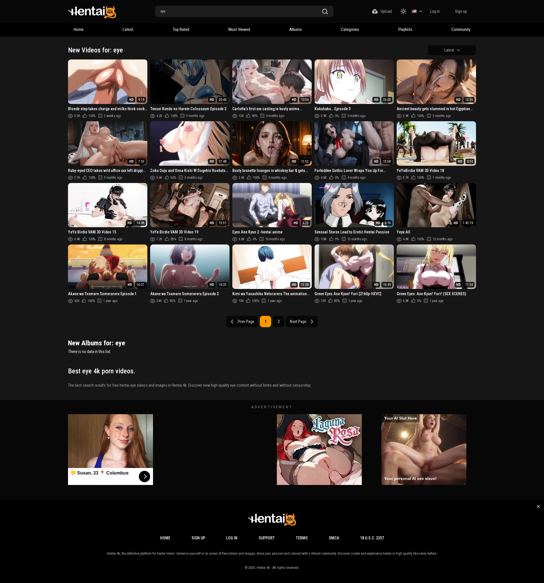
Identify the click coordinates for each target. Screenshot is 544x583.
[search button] (325, 11)
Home (79, 29)
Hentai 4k (263, 568)
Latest (128, 29)
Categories (350, 29)
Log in (435, 11)
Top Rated (181, 29)
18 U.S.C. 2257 (372, 538)
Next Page (298, 321)
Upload (386, 11)
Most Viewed (239, 29)
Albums (295, 29)
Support (267, 538)
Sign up (461, 11)
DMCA (334, 538)
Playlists (405, 29)
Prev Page (246, 321)
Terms (302, 538)
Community (460, 29)
